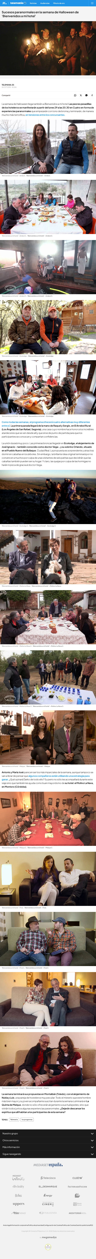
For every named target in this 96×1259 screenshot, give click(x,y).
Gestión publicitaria (83, 1225)
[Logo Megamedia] (49, 1237)
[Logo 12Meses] (77, 1204)
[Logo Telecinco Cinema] (48, 1204)
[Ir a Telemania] (18, 3)
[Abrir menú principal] (92, 3)
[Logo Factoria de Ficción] (77, 1187)
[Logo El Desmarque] (48, 1186)
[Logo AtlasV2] (18, 1213)
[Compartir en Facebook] (92, 95)
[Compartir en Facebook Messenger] (86, 95)
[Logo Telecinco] (48, 1178)
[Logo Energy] (48, 1195)
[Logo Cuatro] (77, 1178)
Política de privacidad (36, 1225)
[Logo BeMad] (77, 1195)
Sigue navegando (11, 1153)
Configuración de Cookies (53, 1225)
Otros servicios (10, 1140)
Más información (11, 1147)
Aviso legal (7, 1225)
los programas (27, 1119)
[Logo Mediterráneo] (77, 1213)
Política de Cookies (69, 1225)
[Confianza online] (48, 1249)
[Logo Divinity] (18, 1187)
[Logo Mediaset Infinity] (18, 1178)
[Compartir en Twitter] (81, 95)
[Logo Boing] (18, 1195)
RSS (91, 1225)
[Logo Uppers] (18, 1204)
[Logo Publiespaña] (48, 1213)
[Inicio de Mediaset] (4, 3)
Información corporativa (19, 1225)
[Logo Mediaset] (48, 1166)
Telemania (14, 1119)
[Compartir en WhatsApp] (75, 95)
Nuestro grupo (10, 1133)
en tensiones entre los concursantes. (45, 114)
